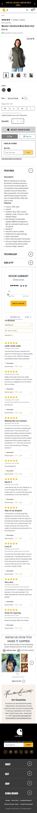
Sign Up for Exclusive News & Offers (18, 741)
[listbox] (18, 76)
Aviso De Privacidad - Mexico (11, 804)
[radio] (4, 90)
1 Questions (22, 19)
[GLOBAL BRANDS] (18, 792)
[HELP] (18, 773)
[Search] (27, 10)
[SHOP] (18, 783)
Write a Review (18, 303)
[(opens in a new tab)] (5, 751)
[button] (18, 54)
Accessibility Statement (26, 800)
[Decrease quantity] (14, 121)
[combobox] (18, 325)
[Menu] (7, 10)
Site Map (7, 800)
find (28, 152)
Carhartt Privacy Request (26, 804)
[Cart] (32, 10)
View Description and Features (12, 159)
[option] (6, 75)
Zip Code (7, 148)
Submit (28, 745)
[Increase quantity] (22, 121)
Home (3, 15)
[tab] (15, 317)
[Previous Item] (2, 4)
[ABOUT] (18, 763)
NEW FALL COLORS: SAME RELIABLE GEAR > (18, 3)
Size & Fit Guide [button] (13, 98)
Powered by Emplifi (19, 677)
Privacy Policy (14, 800)
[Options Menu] (31, 367)
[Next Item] (34, 4)
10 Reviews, (16, 19)
